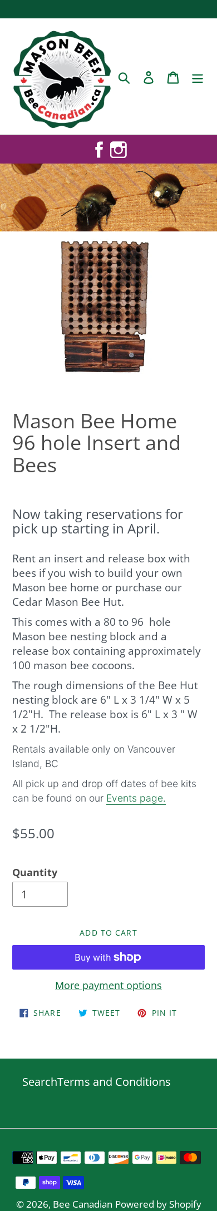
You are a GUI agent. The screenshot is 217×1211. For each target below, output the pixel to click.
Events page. (136, 798)
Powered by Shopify (158, 1204)
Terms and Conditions (114, 1081)
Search (39, 1081)
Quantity (34, 872)
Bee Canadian (82, 1204)
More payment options (108, 985)
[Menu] (197, 76)
